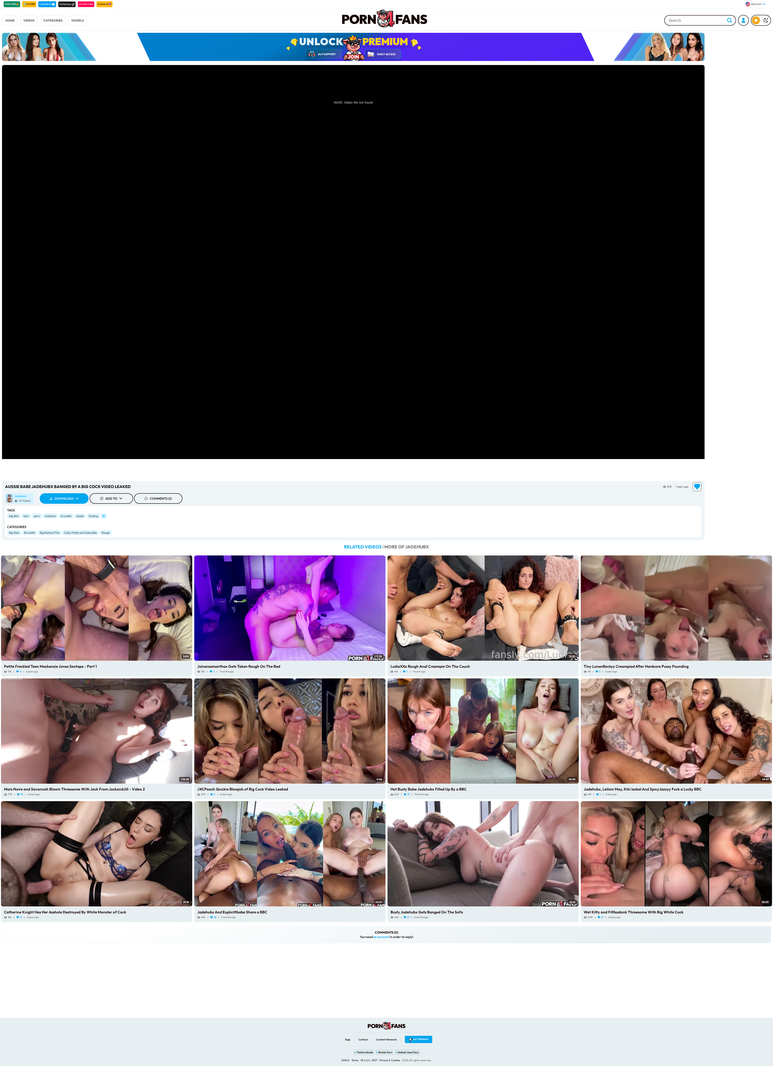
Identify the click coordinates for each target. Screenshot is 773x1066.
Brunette (29, 533)
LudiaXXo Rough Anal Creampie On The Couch (430, 666)
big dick (14, 516)
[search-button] (729, 20)
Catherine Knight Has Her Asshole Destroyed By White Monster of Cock (65, 912)
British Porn (385, 1052)
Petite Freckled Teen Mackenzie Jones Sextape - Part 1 (50, 666)
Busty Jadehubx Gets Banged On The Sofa (427, 912)
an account (381, 937)
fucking (93, 516)
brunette (66, 516)
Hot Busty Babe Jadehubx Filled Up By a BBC (429, 789)
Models (77, 20)
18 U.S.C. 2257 (369, 1060)
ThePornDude (365, 1052)
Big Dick (14, 533)
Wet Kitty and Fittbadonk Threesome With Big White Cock (633, 912)
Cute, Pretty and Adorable (80, 533)
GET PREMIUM (420, 1039)
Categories (53, 20)
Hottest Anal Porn (408, 1052)
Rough (106, 533)
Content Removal (386, 1039)
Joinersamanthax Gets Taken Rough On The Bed (238, 666)
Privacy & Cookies (389, 1060)
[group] (19, 498)
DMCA (345, 1060)
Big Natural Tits (49, 533)
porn (37, 516)
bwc (26, 516)
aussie (80, 516)
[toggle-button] (761, 20)
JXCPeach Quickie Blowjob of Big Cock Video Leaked (242, 789)
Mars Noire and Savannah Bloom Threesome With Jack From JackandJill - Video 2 (74, 789)
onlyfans (50, 516)
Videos (29, 20)
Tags (347, 1039)
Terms (355, 1060)
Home (9, 20)
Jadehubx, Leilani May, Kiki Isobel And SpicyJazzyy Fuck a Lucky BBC (643, 789)
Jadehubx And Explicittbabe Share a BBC (232, 912)
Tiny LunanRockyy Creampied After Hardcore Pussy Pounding (636, 666)
